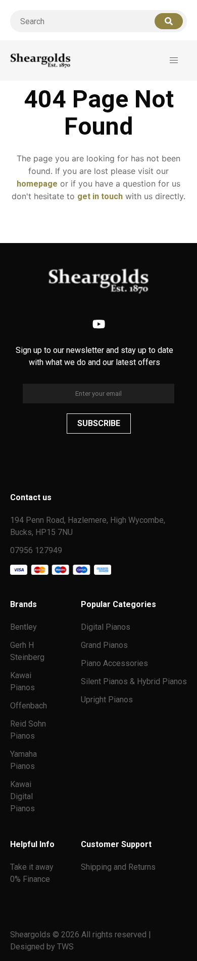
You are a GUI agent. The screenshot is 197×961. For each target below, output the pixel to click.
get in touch (100, 196)
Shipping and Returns (118, 867)
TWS (65, 946)
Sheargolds (31, 934)
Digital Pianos (105, 627)
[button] (174, 60)
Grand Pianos (104, 645)
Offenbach (28, 705)
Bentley (23, 627)
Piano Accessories (114, 663)
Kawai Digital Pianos (22, 796)
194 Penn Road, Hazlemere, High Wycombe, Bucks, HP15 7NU (87, 526)
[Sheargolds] (40, 60)
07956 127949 (36, 550)
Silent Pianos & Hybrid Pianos (134, 681)
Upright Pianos (107, 699)
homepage (37, 184)
